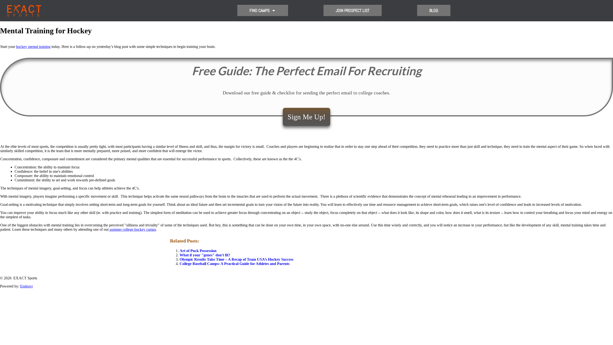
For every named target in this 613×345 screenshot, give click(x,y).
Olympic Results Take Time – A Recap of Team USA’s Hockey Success (236, 259)
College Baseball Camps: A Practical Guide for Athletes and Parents (234, 264)
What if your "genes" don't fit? (205, 255)
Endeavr (26, 286)
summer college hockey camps (132, 229)
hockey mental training (33, 47)
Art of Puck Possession (198, 251)
